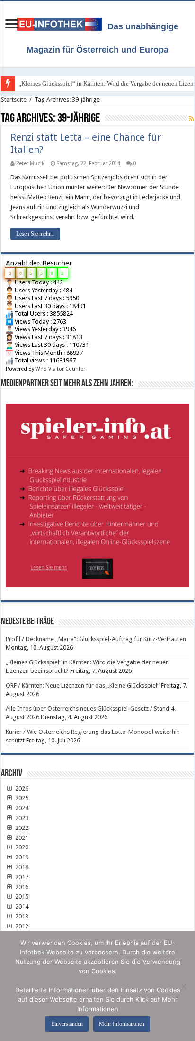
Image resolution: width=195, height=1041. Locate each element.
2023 (21, 817)
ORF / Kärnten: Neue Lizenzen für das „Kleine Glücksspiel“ (83, 685)
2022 (21, 827)
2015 (21, 896)
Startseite (14, 99)
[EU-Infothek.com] (62, 22)
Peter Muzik (30, 163)
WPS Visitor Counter (60, 369)
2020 (21, 847)
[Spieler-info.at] (97, 492)
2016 (21, 887)
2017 (21, 877)
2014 (21, 906)
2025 (21, 798)
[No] (183, 986)
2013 (21, 916)
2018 (21, 867)
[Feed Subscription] (191, 119)
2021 (21, 837)
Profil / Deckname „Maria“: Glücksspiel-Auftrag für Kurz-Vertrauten (96, 639)
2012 (21, 926)
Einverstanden (67, 1024)
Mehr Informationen (121, 1024)
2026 (21, 788)
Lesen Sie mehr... (35, 233)
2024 (21, 808)
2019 (21, 857)
